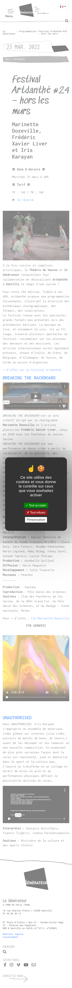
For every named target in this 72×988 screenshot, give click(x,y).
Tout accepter (37, 505)
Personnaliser (36, 519)
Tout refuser (37, 512)
